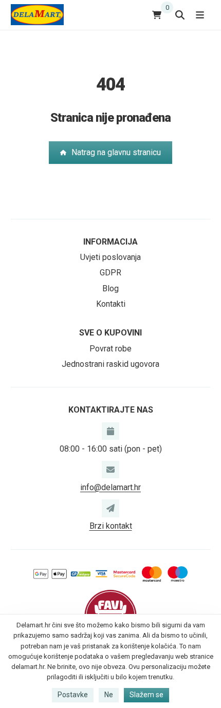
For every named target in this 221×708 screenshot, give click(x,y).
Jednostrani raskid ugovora (110, 364)
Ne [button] (108, 695)
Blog (110, 288)
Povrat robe (110, 348)
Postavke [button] (73, 695)
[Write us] (110, 508)
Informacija (110, 242)
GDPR (110, 272)
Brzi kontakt (110, 526)
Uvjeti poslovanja (110, 257)
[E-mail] (110, 469)
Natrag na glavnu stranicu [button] (116, 152)
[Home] (37, 15)
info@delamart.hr (110, 487)
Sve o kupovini (110, 333)
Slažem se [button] (146, 695)
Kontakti (110, 304)
